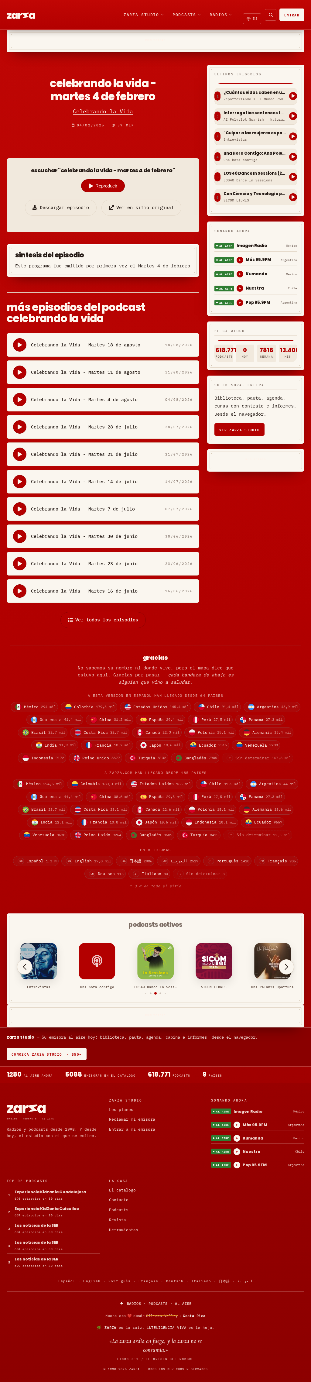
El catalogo (122, 1190)
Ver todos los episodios (106, 620)
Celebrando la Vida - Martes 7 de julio (83, 509)
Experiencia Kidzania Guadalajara (50, 1192)
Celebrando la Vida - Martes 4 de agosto (84, 399)
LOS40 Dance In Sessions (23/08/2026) (255, 173)
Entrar (291, 15)
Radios (218, 14)
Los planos (121, 1109)
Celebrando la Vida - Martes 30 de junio (84, 536)
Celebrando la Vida (103, 111)
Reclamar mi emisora (132, 1119)
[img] (155, 1316)
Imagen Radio (252, 246)
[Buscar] (270, 15)
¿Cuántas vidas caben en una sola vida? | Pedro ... (255, 92)
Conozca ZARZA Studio (47, 1054)
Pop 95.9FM (258, 302)
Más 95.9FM (258, 260)
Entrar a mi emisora (132, 1129)
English (92, 1281)
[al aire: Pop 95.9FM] (240, 302)
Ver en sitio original (145, 207)
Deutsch (174, 1281)
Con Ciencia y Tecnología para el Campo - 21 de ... (255, 194)
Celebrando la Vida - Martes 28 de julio (84, 427)
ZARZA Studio (141, 14)
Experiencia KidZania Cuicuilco (47, 1208)
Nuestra (255, 288)
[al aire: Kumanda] (240, 274)
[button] (145, 993)
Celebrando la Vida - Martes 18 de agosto (85, 345)
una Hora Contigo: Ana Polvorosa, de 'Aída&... (255, 153)
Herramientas (123, 1229)
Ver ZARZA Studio (239, 429)
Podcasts (184, 14)
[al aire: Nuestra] (240, 288)
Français (148, 1281)
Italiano (201, 1281)
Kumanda (257, 274)
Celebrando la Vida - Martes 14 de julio (84, 481)
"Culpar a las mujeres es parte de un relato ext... (255, 133)
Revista (117, 1219)
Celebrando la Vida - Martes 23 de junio (84, 563)
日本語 (224, 1281)
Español (67, 1281)
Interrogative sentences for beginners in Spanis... (255, 113)
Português (119, 1281)
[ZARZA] (26, 15)
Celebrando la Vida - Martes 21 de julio (84, 454)
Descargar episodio (64, 207)
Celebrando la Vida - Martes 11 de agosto (85, 372)
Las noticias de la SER (37, 1225)
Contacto (118, 1199)
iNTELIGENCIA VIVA (166, 1327)
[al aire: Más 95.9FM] (240, 260)
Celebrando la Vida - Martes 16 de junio (84, 591)
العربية (245, 1281)
